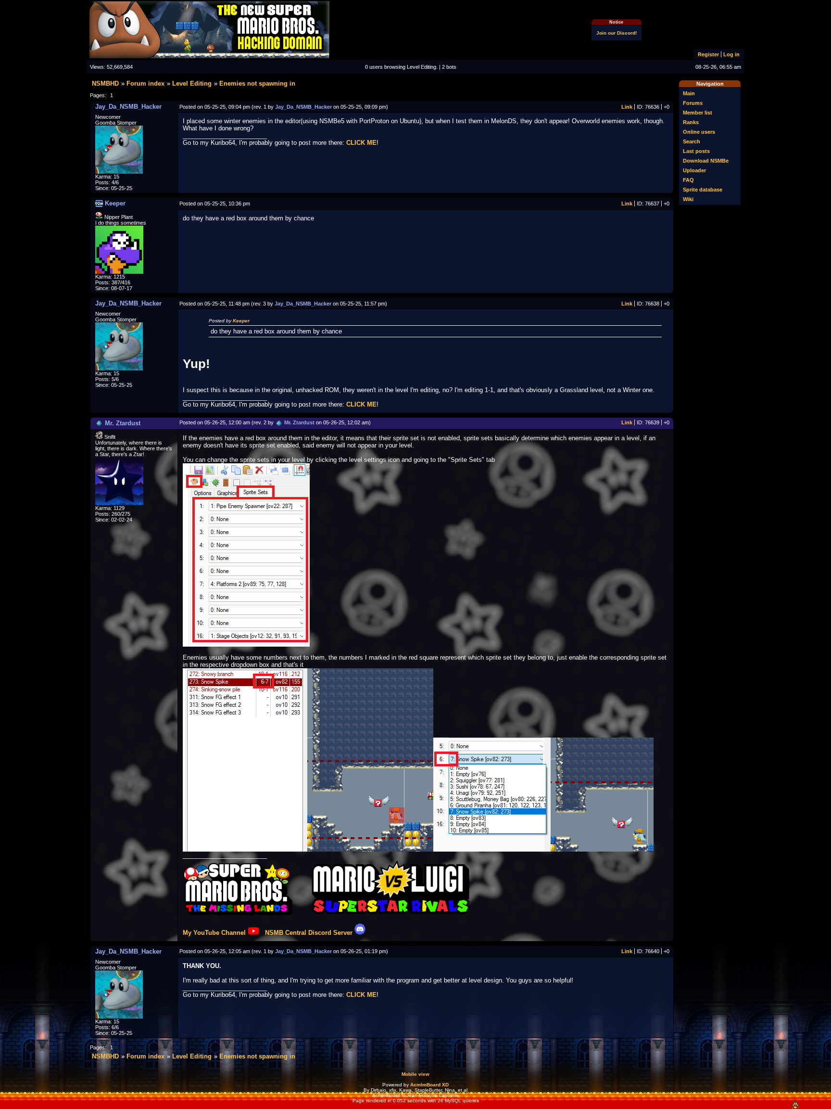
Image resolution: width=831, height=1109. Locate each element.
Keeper (241, 320)
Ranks (691, 122)
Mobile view (415, 1074)
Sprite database (702, 189)
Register (708, 54)
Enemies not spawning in (257, 83)
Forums (693, 103)
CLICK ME (361, 142)
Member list (697, 112)
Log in (731, 54)
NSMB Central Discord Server (309, 932)
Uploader (694, 170)
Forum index (145, 83)
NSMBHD (105, 83)
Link (626, 107)
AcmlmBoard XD (429, 1084)
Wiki (688, 199)
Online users (699, 132)
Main (689, 93)
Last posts (696, 151)
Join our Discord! (616, 33)
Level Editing (192, 83)
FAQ (688, 180)
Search (691, 141)
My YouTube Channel (214, 932)
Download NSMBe (706, 161)
